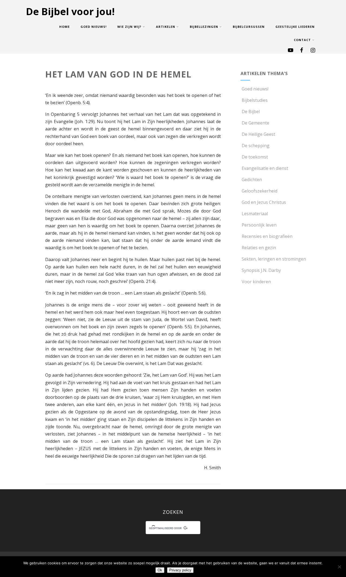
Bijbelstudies (255, 100)
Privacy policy (180, 570)
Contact (302, 40)
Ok (160, 570)
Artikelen (165, 27)
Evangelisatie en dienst (265, 168)
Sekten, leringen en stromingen (274, 259)
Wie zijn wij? (129, 27)
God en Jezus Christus (264, 202)
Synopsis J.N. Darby (261, 270)
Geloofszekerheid (259, 191)
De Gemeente (255, 123)
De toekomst (255, 157)
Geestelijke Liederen (295, 27)
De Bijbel (251, 111)
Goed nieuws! (94, 27)
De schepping (256, 146)
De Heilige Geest (258, 134)
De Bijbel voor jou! (70, 11)
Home (64, 27)
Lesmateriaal (255, 214)
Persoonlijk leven (259, 225)
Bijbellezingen (204, 27)
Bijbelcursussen (249, 27)
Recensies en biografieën (267, 236)
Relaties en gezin (259, 248)
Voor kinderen (256, 282)
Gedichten (252, 180)
